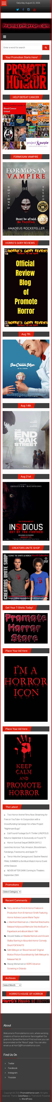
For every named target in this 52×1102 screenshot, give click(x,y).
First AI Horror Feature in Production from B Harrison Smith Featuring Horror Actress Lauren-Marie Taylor (27, 913)
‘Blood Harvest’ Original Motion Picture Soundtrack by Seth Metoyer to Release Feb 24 (28, 954)
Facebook (12, 1068)
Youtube (12, 1077)
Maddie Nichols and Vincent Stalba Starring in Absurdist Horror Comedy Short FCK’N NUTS (28, 941)
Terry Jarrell (12, 908)
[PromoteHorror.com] (26, 25)
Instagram (12, 1073)
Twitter (11, 1063)
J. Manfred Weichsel (16, 922)
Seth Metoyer (13, 950)
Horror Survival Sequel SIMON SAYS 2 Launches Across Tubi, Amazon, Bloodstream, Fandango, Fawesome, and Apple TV (25, 847)
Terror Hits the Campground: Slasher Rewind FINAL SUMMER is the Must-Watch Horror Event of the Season (26, 861)
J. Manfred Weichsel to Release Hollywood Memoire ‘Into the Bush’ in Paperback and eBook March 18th (28, 927)
